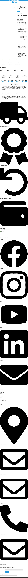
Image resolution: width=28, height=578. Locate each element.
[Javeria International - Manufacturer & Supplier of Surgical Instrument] (14, 2)
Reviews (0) (16, 84)
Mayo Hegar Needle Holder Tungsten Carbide (17, 77)
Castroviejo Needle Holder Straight (24, 76)
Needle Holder (21, 19)
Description (12, 84)
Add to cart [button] (10, 81)
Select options (3, 81)
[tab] (12, 84)
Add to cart (24, 15)
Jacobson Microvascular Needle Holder (10, 77)
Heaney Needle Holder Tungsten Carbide (3, 77)
